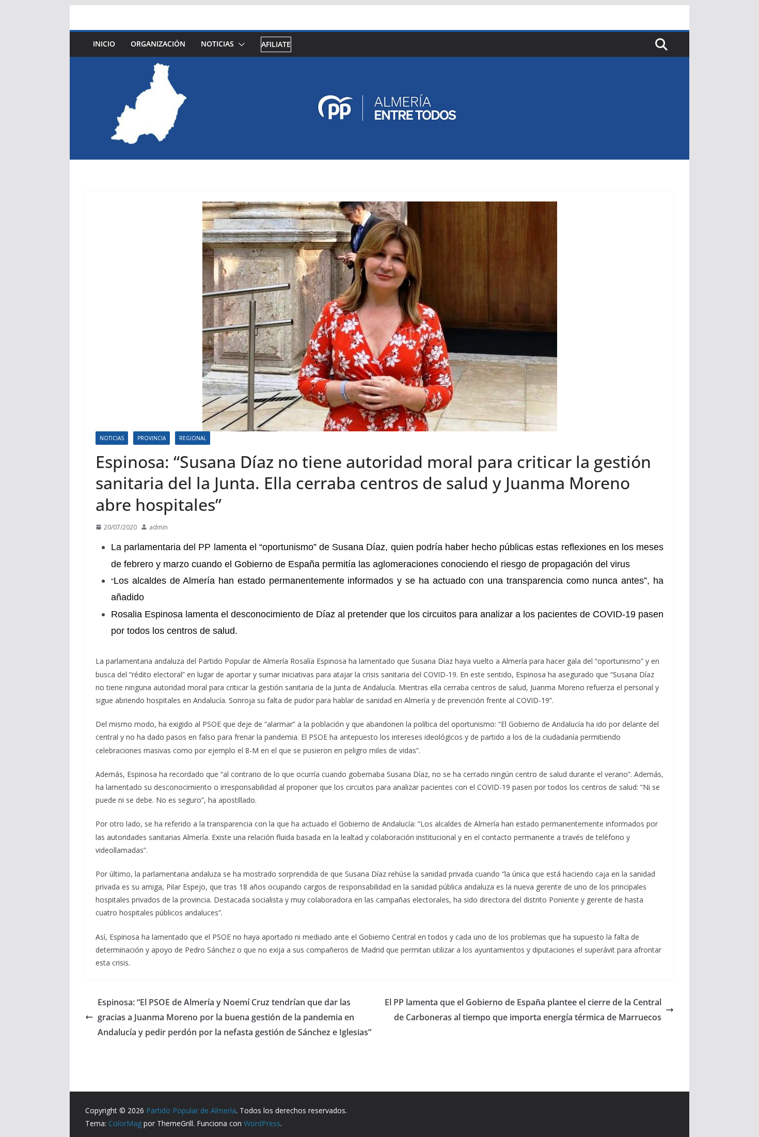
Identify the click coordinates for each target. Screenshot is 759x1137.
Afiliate (276, 44)
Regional (192, 438)
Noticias (217, 44)
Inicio (104, 44)
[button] (239, 44)
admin (158, 527)
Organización (158, 44)
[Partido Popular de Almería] (379, 64)
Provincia (151, 438)
